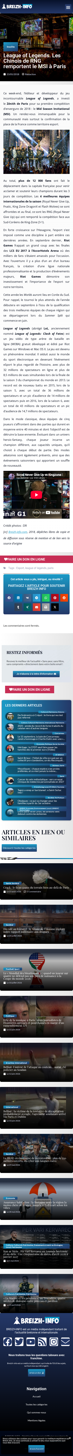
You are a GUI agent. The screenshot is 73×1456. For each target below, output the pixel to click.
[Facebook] (7, 1342)
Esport (20, 568)
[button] (68, 7)
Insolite (11, 46)
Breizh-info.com (17, 532)
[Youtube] (30, 1342)
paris (50, 568)
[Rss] (42, 1342)
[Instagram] (54, 1342)
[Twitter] (19, 1342)
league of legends (35, 568)
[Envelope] (65, 1342)
